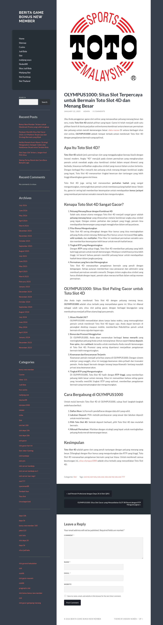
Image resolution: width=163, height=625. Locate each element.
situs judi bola (24, 550)
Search (22, 97)
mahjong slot (24, 395)
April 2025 (23, 271)
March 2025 (24, 276)
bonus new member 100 (28, 525)
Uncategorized (25, 501)
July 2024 (23, 317)
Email (67, 573)
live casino (23, 390)
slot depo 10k (24, 430)
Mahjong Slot (24, 72)
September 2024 (25, 307)
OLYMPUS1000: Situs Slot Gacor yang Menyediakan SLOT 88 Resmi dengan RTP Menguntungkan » (109, 503)
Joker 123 (23, 379)
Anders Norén (130, 619)
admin (86, 111)
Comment (69, 535)
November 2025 (25, 236)
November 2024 (25, 297)
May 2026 (23, 215)
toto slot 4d (109, 477)
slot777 (22, 481)
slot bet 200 (24, 425)
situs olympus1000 (88, 460)
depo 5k (22, 520)
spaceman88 (24, 486)
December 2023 (25, 342)
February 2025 (25, 281)
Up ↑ (141, 619)
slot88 (21, 573)
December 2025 (25, 231)
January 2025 (24, 287)
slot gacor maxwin (26, 578)
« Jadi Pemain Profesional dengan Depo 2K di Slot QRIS (87, 494)
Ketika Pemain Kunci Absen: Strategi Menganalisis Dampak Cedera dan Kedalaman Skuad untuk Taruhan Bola (33, 145)
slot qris (22, 461)
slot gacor (23, 441)
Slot (20, 55)
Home (21, 38)
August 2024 (24, 312)
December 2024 (25, 292)
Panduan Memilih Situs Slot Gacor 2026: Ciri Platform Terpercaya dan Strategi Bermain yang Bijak (33, 134)
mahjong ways (25, 60)
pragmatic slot (24, 588)
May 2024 (23, 327)
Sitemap (22, 43)
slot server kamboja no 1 (28, 471)
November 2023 (25, 347)
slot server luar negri (27, 476)
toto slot (100, 477)
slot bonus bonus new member (30, 593)
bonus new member (26, 369)
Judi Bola (23, 51)
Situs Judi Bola (25, 68)
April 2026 (23, 221)
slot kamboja (24, 456)
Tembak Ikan (24, 491)
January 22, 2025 (72, 111)
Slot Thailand (24, 81)
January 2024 (24, 337)
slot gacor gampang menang (30, 603)
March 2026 (24, 226)
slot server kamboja (26, 466)
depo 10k (22, 516)
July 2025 (23, 256)
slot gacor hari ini (25, 446)
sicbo (21, 415)
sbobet (21, 410)
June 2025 (23, 261)
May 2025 (23, 266)
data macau (113, 130)
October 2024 (24, 302)
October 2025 (24, 241)
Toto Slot (22, 496)
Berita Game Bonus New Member (31, 16)
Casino (22, 47)
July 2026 (23, 205)
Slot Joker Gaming (26, 451)
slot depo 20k (24, 435)
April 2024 (23, 332)
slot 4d (86, 477)
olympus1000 (24, 405)
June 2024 (23, 322)
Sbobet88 (23, 64)
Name (67, 562)
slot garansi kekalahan (28, 563)
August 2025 (24, 251)
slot (20, 568)
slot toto (22, 535)
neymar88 (23, 400)
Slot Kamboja (25, 77)
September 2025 (25, 246)
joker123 (22, 530)
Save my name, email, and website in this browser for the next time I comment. (94, 596)
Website (67, 584)
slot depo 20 (24, 540)
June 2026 (23, 210)
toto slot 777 (120, 477)
